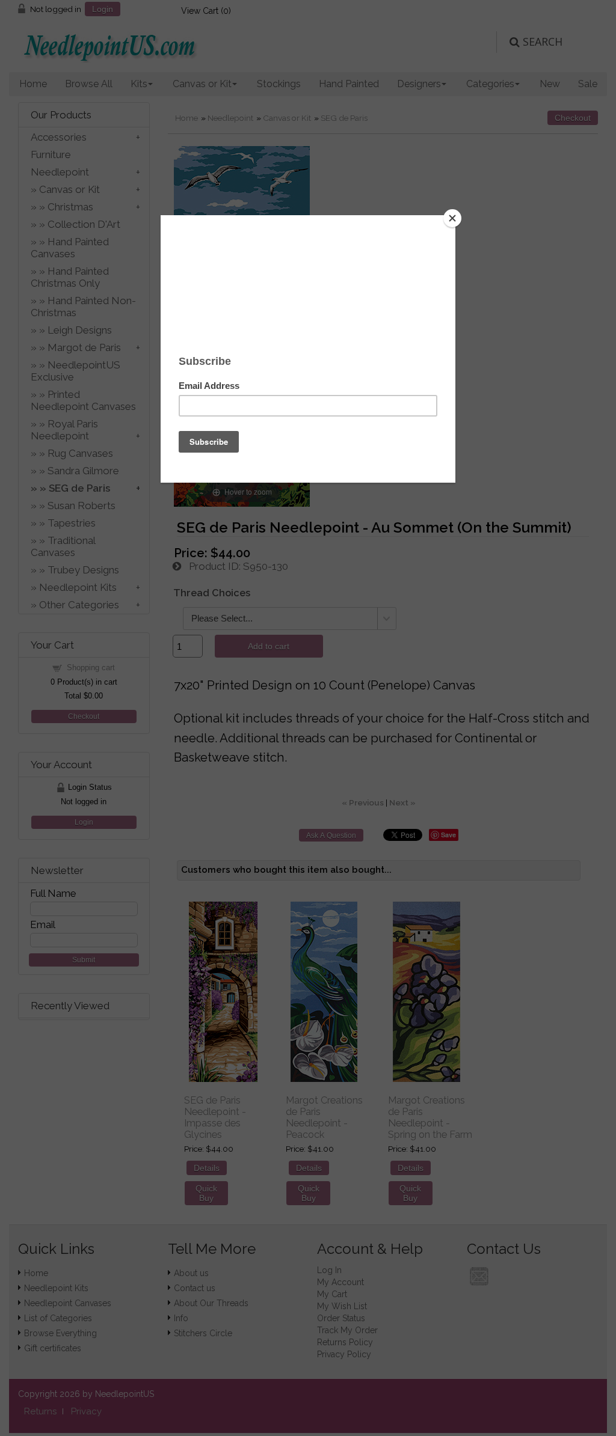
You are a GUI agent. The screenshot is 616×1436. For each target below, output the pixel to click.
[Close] (452, 218)
